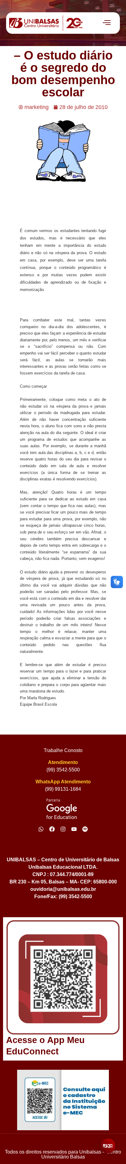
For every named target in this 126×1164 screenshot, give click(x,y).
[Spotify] (85, 829)
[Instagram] (63, 829)
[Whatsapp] (40, 829)
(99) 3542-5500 (63, 769)
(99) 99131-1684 (63, 789)
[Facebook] (51, 829)
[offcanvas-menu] (107, 23)
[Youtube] (74, 829)
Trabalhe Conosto (63, 750)
